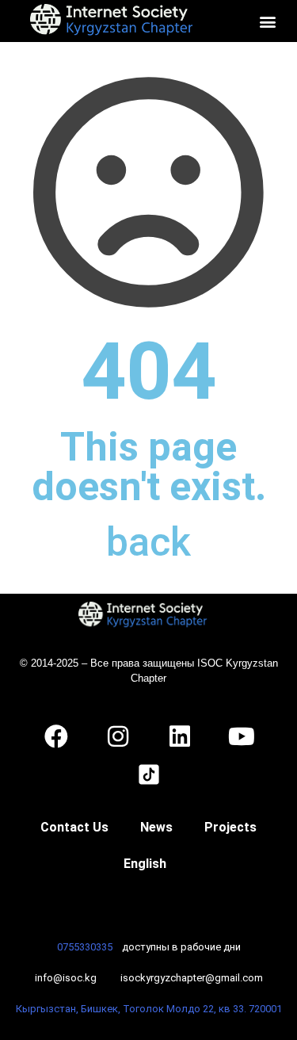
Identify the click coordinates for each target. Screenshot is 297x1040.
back (148, 542)
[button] (267, 21)
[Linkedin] (180, 736)
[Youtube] (242, 736)
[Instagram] (118, 736)
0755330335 (84, 947)
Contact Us (74, 827)
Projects (230, 827)
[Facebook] (56, 736)
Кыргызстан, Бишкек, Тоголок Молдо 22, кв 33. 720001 (149, 1009)
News (156, 827)
